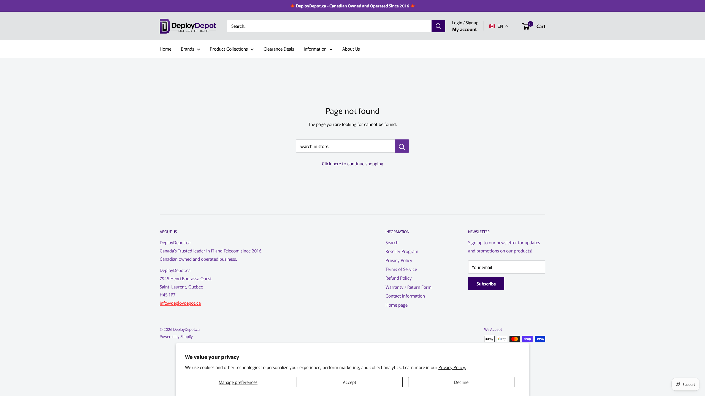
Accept (349, 382)
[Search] (438, 26)
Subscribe (486, 283)
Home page (397, 304)
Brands (187, 48)
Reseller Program (402, 251)
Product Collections (229, 48)
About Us (351, 48)
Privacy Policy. (452, 367)
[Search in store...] (402, 146)
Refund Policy (399, 277)
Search (392, 242)
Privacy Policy (399, 260)
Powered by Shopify (176, 336)
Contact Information (405, 295)
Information (315, 48)
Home (165, 48)
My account (464, 29)
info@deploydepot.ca (180, 302)
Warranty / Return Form (409, 287)
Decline (461, 382)
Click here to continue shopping (352, 163)
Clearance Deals (279, 48)
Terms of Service (401, 269)
